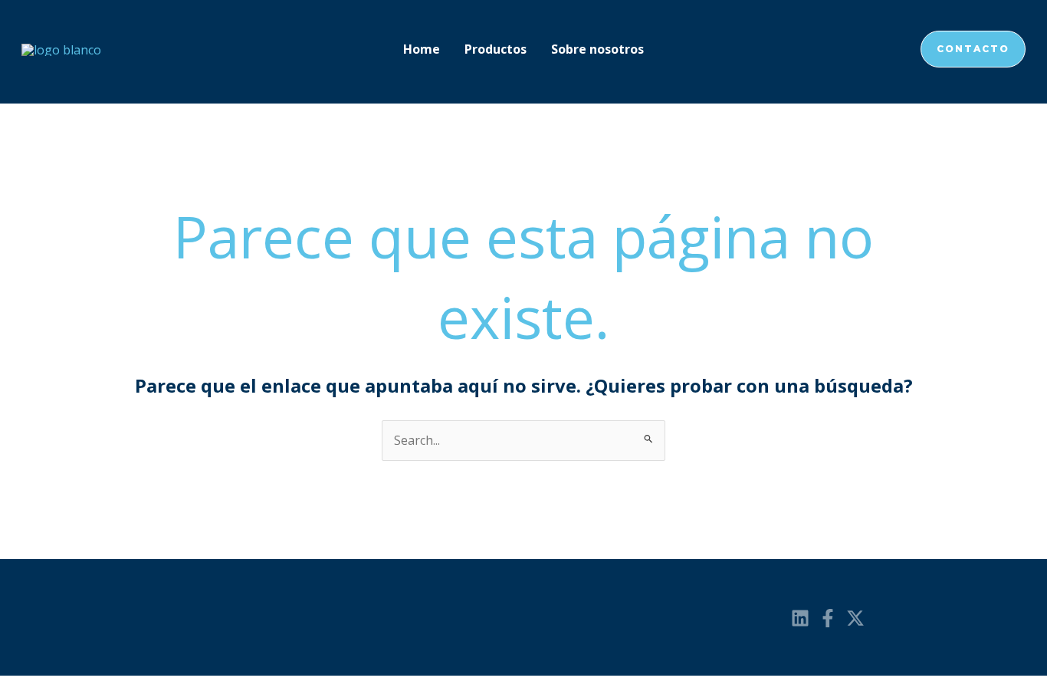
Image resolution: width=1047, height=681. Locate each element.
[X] (855, 618)
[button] (973, 49)
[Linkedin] (800, 618)
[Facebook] (828, 618)
